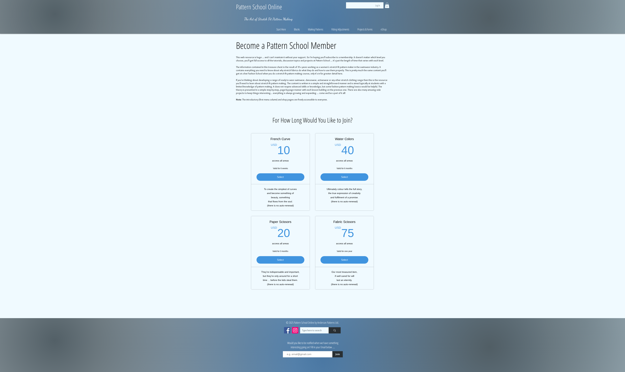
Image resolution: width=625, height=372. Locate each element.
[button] (387, 5)
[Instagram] (295, 330)
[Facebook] (287, 330)
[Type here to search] (335, 330)
